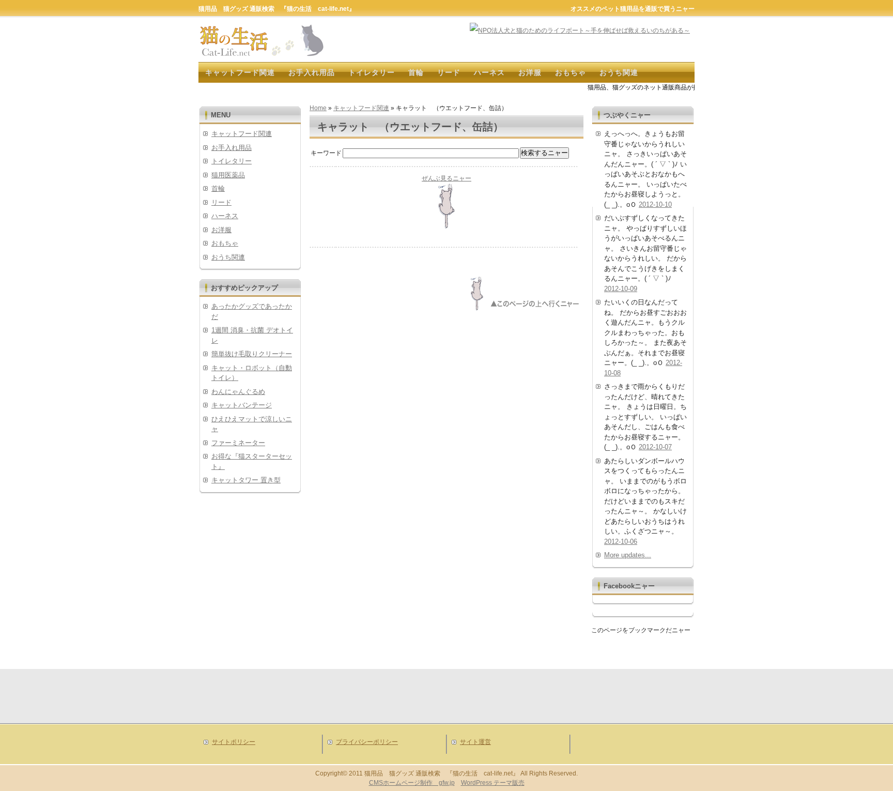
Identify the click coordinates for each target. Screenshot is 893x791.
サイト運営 (475, 742)
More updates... (627, 555)
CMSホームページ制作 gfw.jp (412, 782)
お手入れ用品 (311, 72)
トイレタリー (371, 72)
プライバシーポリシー (367, 742)
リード (448, 72)
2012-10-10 (655, 204)
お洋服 (530, 72)
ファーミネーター (238, 443)
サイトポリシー (233, 742)
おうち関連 (618, 72)
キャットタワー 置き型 (246, 480)
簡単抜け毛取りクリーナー (251, 354)
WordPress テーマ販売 (493, 782)
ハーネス (489, 72)
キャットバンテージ (241, 405)
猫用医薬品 (228, 175)
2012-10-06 (620, 541)
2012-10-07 (655, 447)
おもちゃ (570, 72)
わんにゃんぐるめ (238, 392)
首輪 (416, 72)
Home (318, 108)
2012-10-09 (620, 289)
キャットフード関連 (240, 72)
